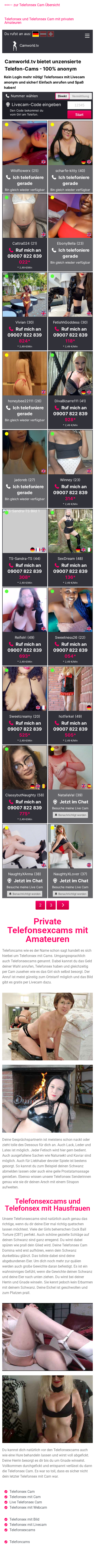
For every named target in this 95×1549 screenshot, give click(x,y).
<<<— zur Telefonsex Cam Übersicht (32, 5)
